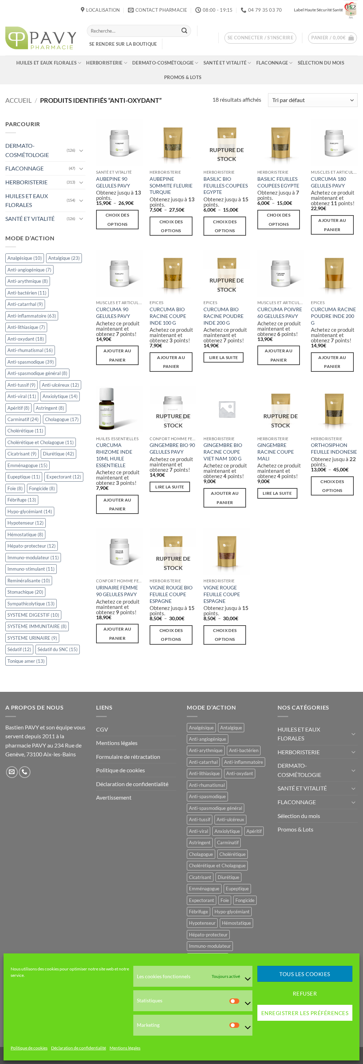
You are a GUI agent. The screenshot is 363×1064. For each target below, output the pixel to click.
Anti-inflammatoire (31, 316)
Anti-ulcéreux (60, 385)
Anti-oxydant (25, 339)
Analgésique (24, 258)
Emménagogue (27, 465)
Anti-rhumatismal (30, 350)
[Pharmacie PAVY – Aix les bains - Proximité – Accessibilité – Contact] (40, 38)
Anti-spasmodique (30, 362)
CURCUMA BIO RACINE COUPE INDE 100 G (168, 315)
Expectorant (63, 477)
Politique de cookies (29, 1048)
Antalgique (64, 258)
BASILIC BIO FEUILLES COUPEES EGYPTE (225, 185)
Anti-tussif (21, 385)
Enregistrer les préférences (304, 1013)
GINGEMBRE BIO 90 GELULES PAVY (172, 448)
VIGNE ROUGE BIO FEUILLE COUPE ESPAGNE (171, 594)
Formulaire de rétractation (128, 756)
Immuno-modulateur (33, 557)
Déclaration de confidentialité (78, 1048)
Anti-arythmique (27, 281)
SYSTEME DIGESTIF (33, 615)
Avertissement (114, 797)
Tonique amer (26, 661)
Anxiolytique (60, 396)
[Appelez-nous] (24, 772)
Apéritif (18, 408)
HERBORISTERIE (104, 63)
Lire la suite (223, 357)
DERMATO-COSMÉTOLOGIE (163, 63)
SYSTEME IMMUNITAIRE (37, 626)
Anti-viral (21, 396)
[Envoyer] (184, 31)
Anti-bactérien (26, 293)
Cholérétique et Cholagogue (40, 442)
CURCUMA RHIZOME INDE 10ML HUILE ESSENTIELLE (114, 455)
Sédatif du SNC (58, 649)
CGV (102, 729)
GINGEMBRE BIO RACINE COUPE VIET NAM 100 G (222, 451)
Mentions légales (125, 1048)
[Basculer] (81, 150)
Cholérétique (25, 431)
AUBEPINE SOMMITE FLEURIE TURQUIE (171, 185)
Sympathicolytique (31, 603)
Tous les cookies (304, 974)
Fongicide (42, 488)
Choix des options (117, 219)
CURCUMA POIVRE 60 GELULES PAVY (279, 312)
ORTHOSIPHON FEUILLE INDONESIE (334, 448)
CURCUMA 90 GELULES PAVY (113, 312)
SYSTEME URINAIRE (32, 638)
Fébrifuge (21, 500)
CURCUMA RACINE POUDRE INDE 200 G (333, 315)
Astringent (50, 408)
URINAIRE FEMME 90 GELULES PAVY (117, 590)
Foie (15, 488)
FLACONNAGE (272, 63)
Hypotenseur (25, 523)
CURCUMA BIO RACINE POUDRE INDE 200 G (223, 315)
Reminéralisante (28, 580)
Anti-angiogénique (29, 270)
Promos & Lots (182, 77)
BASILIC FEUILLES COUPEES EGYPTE (278, 182)
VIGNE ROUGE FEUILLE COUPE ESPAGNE (221, 594)
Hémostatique (25, 534)
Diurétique (58, 454)
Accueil (18, 100)
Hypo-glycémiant (29, 511)
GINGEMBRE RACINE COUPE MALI (275, 451)
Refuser (305, 993)
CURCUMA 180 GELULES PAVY (328, 182)
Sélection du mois (321, 63)
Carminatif (23, 419)
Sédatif (19, 649)
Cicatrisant (22, 454)
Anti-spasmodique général (37, 373)
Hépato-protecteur (31, 546)
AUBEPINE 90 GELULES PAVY (113, 182)
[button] (260, 38)
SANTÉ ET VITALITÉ (224, 63)
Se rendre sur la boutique (123, 44)
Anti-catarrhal (25, 304)
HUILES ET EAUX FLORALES (46, 63)
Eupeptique (23, 477)
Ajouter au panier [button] (332, 224)
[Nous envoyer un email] (12, 772)
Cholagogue (62, 419)
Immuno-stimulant (31, 569)
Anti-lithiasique (26, 327)
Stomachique (25, 592)
